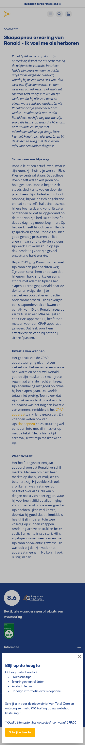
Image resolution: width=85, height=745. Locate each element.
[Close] (79, 656)
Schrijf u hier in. (20, 732)
